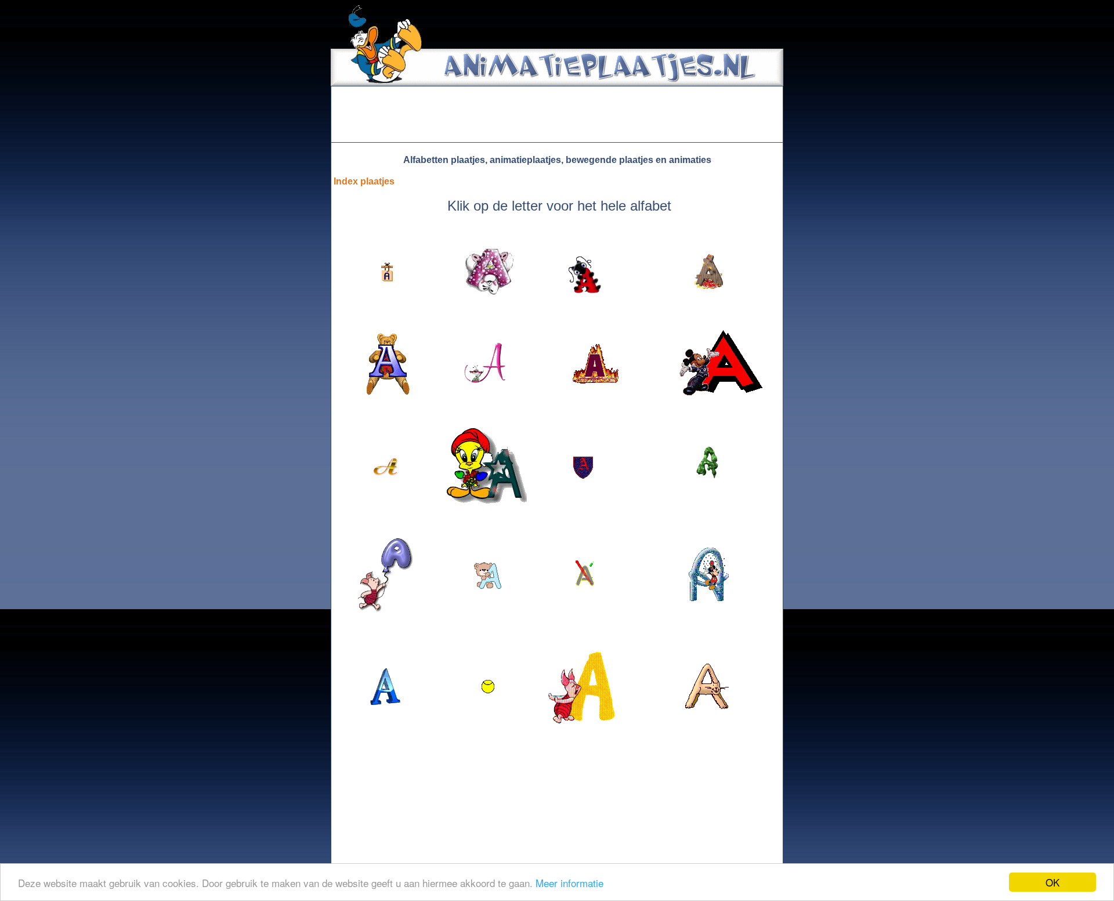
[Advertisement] (557, 114)
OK (1052, 882)
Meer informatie (569, 882)
